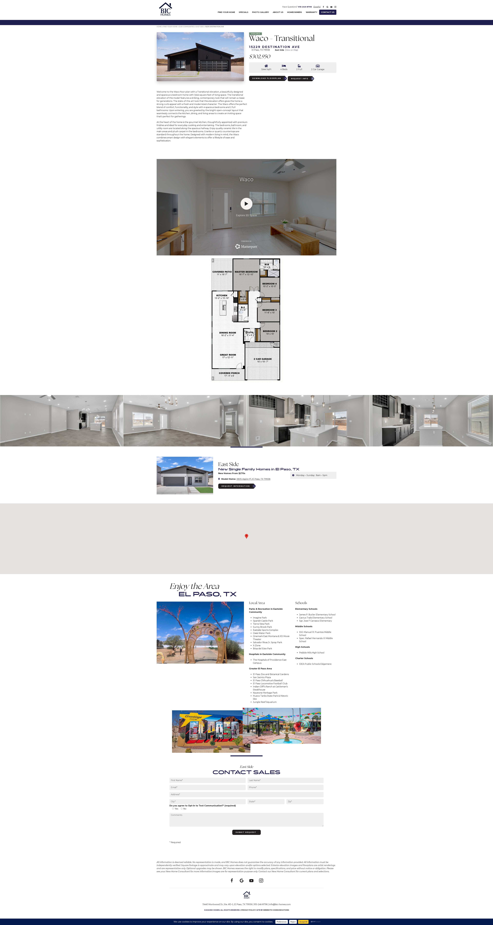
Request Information (236, 486)
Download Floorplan (266, 78)
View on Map (291, 50)
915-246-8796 (305, 7)
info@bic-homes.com (280, 904)
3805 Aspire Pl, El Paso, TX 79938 (253, 479)
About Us (278, 12)
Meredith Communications (276, 910)
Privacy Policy (248, 910)
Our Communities (186, 27)
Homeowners (294, 12)
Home (159, 27)
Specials (243, 12)
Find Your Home (226, 12)
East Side (200, 27)
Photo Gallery (260, 12)
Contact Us (327, 12)
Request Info (299, 79)
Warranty (311, 12)
